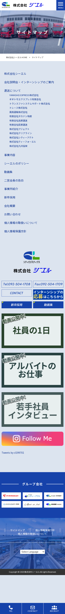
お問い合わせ (12, 214)
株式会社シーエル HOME (16, 57)
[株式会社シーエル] (23, 5)
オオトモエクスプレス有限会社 (25, 99)
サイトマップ (17, 530)
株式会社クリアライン (20, 133)
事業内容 (9, 155)
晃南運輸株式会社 (18, 112)
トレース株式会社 (18, 107)
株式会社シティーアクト (21, 137)
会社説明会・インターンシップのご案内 (29, 82)
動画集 (8, 172)
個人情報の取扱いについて (20, 223)
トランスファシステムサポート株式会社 (29, 103)
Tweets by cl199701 (13, 452)
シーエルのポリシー (16, 163)
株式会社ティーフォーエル (22, 141)
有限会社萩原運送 (18, 124)
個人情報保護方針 (15, 231)
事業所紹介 (11, 189)
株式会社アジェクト (19, 129)
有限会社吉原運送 (18, 120)
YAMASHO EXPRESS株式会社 (23, 95)
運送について (12, 90)
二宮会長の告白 (14, 180)
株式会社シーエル (15, 73)
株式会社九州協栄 (18, 146)
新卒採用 (9, 197)
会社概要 (9, 206)
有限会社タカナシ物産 (20, 116)
